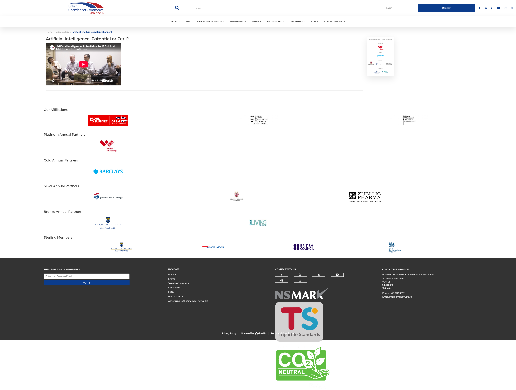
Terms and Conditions (282, 333)
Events (171, 279)
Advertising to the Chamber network (187, 301)
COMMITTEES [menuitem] (296, 21)
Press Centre (174, 296)
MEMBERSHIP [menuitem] (236, 21)
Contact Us (174, 287)
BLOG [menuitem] (188, 21)
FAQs (171, 292)
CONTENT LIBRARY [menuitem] (333, 21)
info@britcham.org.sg (400, 297)
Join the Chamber (177, 283)
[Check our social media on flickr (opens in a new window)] (282, 280)
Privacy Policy (229, 333)
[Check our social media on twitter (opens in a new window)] (300, 274)
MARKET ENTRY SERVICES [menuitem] (209, 21)
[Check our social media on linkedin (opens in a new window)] (318, 274)
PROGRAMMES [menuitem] (274, 21)
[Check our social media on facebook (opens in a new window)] (282, 274)
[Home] (86, 8)
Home (49, 32)
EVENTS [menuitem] (255, 21)
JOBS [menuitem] (313, 21)
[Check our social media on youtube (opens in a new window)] (337, 274)
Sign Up (86, 282)
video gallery (62, 32)
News (171, 274)
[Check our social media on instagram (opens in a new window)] (300, 280)
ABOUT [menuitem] (174, 21)
